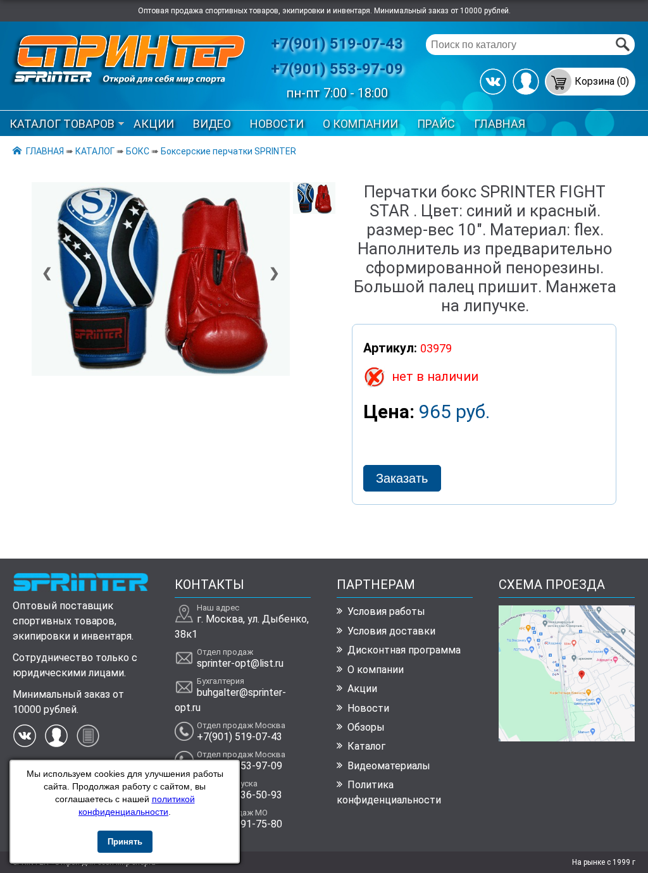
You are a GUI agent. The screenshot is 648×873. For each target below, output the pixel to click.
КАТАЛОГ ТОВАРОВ (62, 123)
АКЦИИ (154, 123)
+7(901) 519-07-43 (337, 44)
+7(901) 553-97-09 (337, 69)
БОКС (137, 151)
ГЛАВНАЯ (499, 123)
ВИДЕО (212, 123)
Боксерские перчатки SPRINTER (228, 151)
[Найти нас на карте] (567, 738)
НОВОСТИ (277, 123)
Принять (125, 841)
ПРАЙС (436, 123)
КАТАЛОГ (95, 151)
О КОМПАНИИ (360, 123)
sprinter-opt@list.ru (240, 663)
